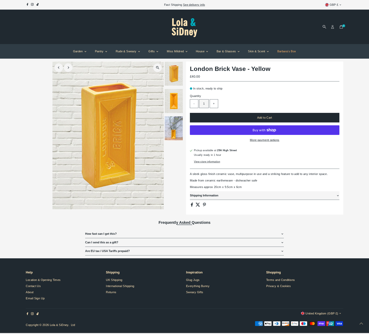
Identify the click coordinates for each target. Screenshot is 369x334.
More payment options (264, 140)
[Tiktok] (38, 4)
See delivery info (194, 4)
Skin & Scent (257, 51)
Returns (111, 292)
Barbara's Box (286, 51)
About (29, 292)
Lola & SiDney (59, 325)
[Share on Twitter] (198, 205)
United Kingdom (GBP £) (321, 313)
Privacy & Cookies (278, 286)
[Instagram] (32, 4)
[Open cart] (341, 27)
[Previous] (58, 67)
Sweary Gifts (194, 292)
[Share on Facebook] (192, 205)
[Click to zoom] (157, 67)
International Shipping (120, 286)
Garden (78, 51)
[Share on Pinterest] (204, 205)
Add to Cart (264, 117)
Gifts (151, 51)
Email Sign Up (35, 298)
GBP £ (334, 4)
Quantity (195, 96)
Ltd (73, 325)
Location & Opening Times (43, 279)
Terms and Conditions (280, 279)
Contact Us (33, 286)
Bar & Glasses (227, 51)
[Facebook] (27, 4)
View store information (207, 161)
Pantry (100, 51)
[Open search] (324, 27)
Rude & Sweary (126, 51)
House (200, 51)
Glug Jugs (192, 279)
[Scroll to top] (361, 323)
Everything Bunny (197, 286)
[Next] (68, 67)
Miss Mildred (176, 51)
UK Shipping (114, 279)
